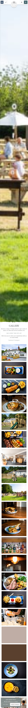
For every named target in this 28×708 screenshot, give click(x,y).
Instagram (17, 340)
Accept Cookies (15, 704)
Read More (5, 704)
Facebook (11, 340)
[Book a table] (25, 2)
